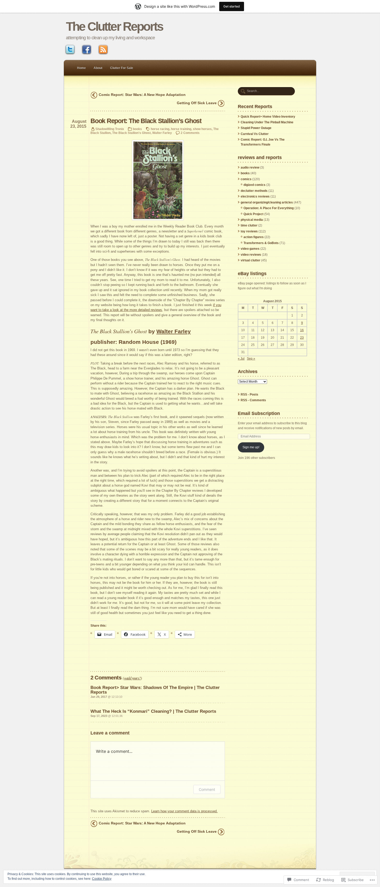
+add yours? (132, 677)
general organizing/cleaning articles (267, 202)
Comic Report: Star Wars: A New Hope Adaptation (142, 95)
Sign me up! (250, 447)
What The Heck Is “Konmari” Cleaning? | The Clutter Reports (153, 711)
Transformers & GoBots (261, 243)
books (137, 129)
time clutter (249, 225)
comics (246, 179)
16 (302, 330)
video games (250, 249)
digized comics (254, 185)
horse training (181, 129)
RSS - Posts (249, 394)
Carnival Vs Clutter (255, 134)
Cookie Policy (101, 879)
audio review (250, 167)
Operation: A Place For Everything (269, 208)
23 (302, 337)
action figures (254, 237)
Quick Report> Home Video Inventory (268, 116)
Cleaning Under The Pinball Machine (267, 122)
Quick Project (253, 214)
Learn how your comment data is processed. (184, 811)
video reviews (251, 254)
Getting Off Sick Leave (197, 103)
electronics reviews (255, 196)
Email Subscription (259, 413)
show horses (202, 129)
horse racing (160, 129)
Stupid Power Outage (256, 128)
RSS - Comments (253, 400)
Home (81, 68)
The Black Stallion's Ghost (131, 132)
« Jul (241, 358)
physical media (252, 220)
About (98, 68)
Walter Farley (162, 132)
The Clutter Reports (114, 26)
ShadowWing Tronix (109, 129)
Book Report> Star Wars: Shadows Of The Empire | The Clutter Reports (155, 690)
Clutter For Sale (121, 68)
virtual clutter (250, 260)
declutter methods (254, 191)
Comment (207, 789)
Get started (231, 6)
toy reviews (249, 231)
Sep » (251, 358)
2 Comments (190, 132)
